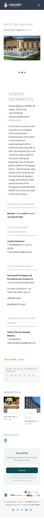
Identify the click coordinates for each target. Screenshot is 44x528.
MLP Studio (36, 505)
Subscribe (22, 470)
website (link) (15, 120)
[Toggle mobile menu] (39, 5)
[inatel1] (22, 48)
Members (27, 30)
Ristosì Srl (9, 412)
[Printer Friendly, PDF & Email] (14, 359)
